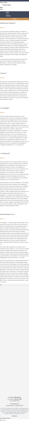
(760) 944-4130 (17, 397)
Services (8, 15)
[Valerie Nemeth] (6, 4)
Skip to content (3, 2)
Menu (1, 7)
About (7, 14)
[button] (2, 420)
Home (7, 12)
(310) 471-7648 (17, 399)
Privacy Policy (14, 415)
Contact (14, 19)
